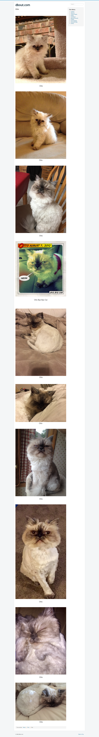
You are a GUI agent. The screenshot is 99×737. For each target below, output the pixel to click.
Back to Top (81, 734)
